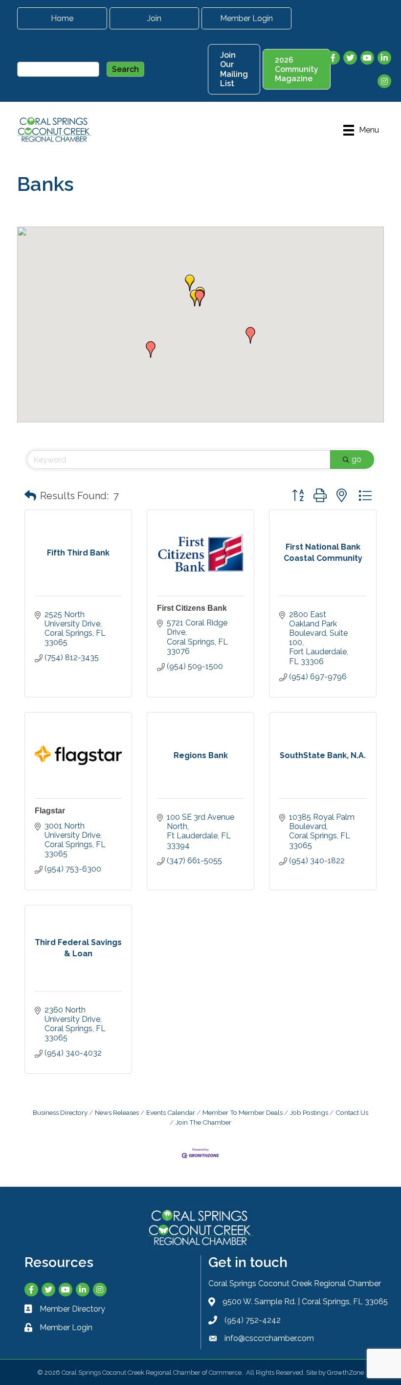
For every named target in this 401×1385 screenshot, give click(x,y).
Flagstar (50, 811)
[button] (190, 283)
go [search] (356, 459)
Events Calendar (170, 1112)
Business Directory (60, 1112)
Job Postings (309, 1112)
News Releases (117, 1112)
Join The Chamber (203, 1122)
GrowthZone (345, 1372)
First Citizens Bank (192, 608)
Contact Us (351, 1112)
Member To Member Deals (242, 1112)
